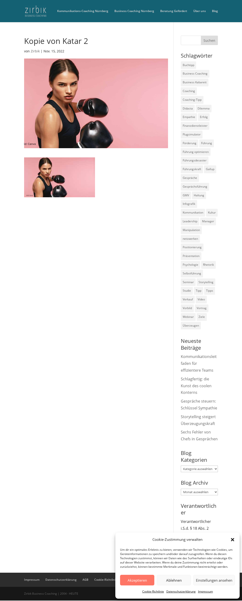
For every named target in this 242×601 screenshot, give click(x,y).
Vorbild (187, 308)
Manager (208, 221)
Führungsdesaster (195, 160)
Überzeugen (191, 326)
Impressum (205, 591)
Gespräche (190, 178)
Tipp (198, 291)
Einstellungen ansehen (214, 580)
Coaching (189, 91)
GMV (186, 195)
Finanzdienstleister (195, 126)
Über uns (199, 11)
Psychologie (190, 265)
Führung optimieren (196, 152)
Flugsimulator (192, 134)
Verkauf (188, 299)
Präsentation (191, 256)
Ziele (202, 317)
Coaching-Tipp (192, 100)
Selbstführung (192, 273)
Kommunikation (193, 212)
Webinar (188, 317)
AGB (85, 580)
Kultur (212, 212)
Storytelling (206, 282)
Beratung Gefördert (173, 11)
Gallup (210, 169)
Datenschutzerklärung (181, 591)
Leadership (190, 221)
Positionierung (192, 247)
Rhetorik (208, 265)
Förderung (189, 143)
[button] (232, 539)
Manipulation (191, 230)
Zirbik (35, 51)
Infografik (189, 204)
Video (201, 299)
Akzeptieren (137, 580)
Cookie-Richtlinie (153, 591)
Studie (187, 291)
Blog (215, 11)
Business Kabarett (195, 82)
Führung (206, 143)
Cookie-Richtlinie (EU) (109, 580)
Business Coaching (195, 73)
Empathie (189, 117)
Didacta (188, 108)
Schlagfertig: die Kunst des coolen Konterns (196, 385)
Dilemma (204, 108)
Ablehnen (174, 580)
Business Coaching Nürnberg (134, 11)
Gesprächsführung (195, 187)
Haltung (199, 195)
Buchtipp (188, 65)
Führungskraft (192, 169)
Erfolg (204, 117)
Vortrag (202, 308)
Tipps (209, 291)
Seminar (188, 282)
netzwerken (190, 239)
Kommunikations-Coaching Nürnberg (82, 11)
